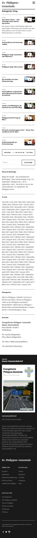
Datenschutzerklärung (9, 477)
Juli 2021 (20, 249)
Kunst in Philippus (24, 300)
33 (16, 152)
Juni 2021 (28, 249)
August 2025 (25, 209)
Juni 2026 (13, 202)
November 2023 (7, 227)
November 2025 (21, 207)
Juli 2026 (5, 202)
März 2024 (23, 222)
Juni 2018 (20, 277)
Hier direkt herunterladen (11, 419)
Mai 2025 (19, 212)
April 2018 (5, 279)
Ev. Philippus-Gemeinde (10, 4)
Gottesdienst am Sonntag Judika (12, 43)
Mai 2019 (29, 269)
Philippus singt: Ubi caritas (12, 67)
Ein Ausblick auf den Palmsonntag (10, 80)
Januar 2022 (11, 244)
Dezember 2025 (7, 207)
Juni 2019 (20, 269)
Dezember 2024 (7, 217)
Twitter (20, 471)
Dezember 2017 (27, 279)
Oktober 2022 (20, 237)
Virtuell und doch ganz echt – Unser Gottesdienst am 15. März (18, 131)
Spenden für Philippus (9, 483)
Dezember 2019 (23, 264)
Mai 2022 (5, 242)
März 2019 (14, 272)
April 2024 (14, 222)
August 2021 (11, 249)
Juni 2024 (29, 219)
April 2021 (13, 252)
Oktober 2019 (19, 267)
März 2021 (23, 252)
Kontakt (4, 471)
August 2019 (11, 269)
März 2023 (23, 232)
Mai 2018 (29, 277)
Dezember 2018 (7, 274)
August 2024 (11, 219)
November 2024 (20, 217)
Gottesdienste (7, 497)
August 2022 (11, 239)
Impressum (5, 474)
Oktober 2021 (19, 247)
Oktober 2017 (7, 282)
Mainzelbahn (7, 305)
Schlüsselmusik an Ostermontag (9, 143)
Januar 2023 (11, 234)
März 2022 (23, 242)
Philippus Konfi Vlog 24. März (11, 119)
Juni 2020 (29, 259)
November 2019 (7, 267)
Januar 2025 (27, 214)
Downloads (5, 509)
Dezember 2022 (23, 234)
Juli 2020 (21, 259)
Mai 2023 (5, 232)
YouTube (21, 477)
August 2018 (11, 277)
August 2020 (11, 259)
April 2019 (5, 272)
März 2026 (7, 204)
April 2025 (28, 212)
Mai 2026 (22, 202)
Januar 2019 (24, 272)
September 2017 (19, 282)
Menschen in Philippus (22, 305)
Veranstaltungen (14, 310)
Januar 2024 (11, 224)
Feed (20, 483)
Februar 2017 (16, 284)
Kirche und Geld (7, 480)
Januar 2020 (11, 264)
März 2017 (6, 284)
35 (21, 152)
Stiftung (4, 512)
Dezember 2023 (23, 224)
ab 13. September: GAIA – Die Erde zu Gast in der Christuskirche (17, 184)
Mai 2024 (5, 222)
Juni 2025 (10, 212)
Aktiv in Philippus (8, 297)
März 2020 (23, 262)
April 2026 (31, 202)
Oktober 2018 (19, 274)
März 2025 (6, 214)
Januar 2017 (26, 284)
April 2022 (14, 242)
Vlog (4, 17)
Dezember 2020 (23, 254)
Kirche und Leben (8, 300)
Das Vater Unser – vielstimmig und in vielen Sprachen (11, 21)
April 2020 (14, 262)
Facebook (21, 474)
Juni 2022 (29, 239)
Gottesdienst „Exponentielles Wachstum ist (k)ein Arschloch (12, 93)
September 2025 (13, 209)
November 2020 (8, 257)
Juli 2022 (21, 239)
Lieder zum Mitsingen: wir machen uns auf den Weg (12, 106)
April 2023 (14, 232)
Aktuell (19, 297)
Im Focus (27, 297)
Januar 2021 (11, 254)
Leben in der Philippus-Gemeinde (14, 302)
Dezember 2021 (23, 244)
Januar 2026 (28, 204)
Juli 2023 (20, 229)
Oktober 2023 (20, 227)
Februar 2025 (16, 214)
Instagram (21, 480)
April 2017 (30, 282)
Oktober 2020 (20, 257)
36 (23, 152)
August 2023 (11, 229)
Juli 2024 (21, 219)
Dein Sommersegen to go (21, 179)
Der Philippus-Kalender (9, 500)
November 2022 (8, 237)
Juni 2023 (28, 229)
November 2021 (7, 247)
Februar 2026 (17, 204)
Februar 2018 (15, 279)
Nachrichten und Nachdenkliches (15, 307)
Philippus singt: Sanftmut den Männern (12, 55)
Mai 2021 (5, 252)
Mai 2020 (5, 262)
